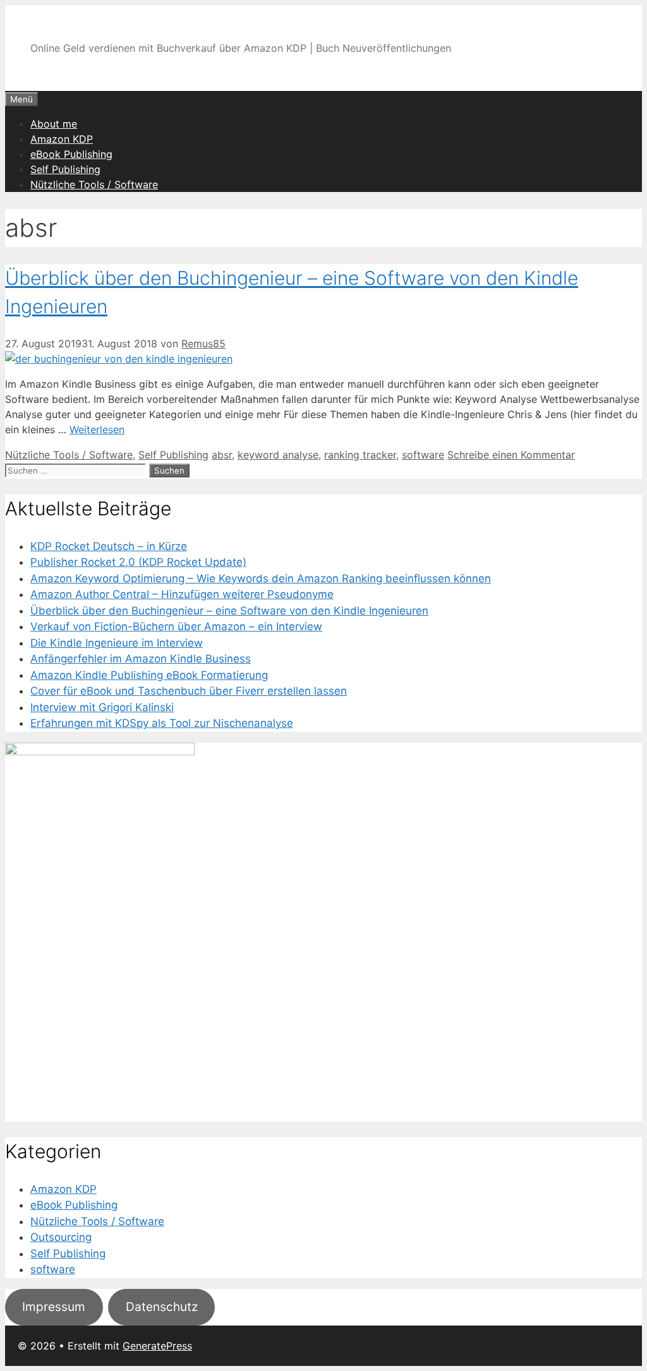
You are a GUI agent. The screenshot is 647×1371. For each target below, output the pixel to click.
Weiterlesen (97, 429)
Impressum (53, 1306)
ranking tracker (360, 454)
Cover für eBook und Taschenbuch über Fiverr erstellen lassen (188, 691)
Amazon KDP (61, 139)
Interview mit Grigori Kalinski (102, 707)
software (423, 454)
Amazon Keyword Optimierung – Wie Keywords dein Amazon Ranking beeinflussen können (260, 578)
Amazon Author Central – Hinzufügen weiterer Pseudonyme (182, 594)
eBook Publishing (71, 154)
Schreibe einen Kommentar (511, 454)
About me (53, 123)
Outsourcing (61, 1237)
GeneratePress (157, 1345)
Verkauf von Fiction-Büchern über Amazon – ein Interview (176, 626)
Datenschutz (162, 1306)
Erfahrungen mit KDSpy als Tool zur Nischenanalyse (161, 723)
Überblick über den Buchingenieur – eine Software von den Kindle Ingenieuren (229, 610)
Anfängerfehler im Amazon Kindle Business (140, 658)
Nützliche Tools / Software (94, 184)
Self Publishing (65, 169)
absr (222, 454)
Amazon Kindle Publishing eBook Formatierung (149, 675)
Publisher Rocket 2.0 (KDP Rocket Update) (138, 562)
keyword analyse (278, 454)
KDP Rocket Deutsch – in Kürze (108, 546)
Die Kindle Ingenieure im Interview (116, 643)
